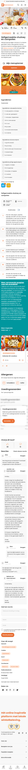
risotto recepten (19, 314)
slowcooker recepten (7, 296)
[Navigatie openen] (25, 4)
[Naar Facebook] (26, 733)
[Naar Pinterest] (22, 733)
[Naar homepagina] (7, 5)
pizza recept (17, 319)
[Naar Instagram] (19, 733)
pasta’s (16, 310)
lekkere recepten (8, 48)
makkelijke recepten (7, 308)
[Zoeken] (18, 4)
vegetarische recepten (8, 303)
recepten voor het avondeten (12, 283)
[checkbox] (18, 210)
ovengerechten (5, 312)
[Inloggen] (21, 4)
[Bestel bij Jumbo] (8, 185)
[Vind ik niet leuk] (21, 33)
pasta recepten (9, 292)
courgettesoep (11, 301)
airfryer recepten (14, 294)
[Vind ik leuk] (18, 33)
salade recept (21, 317)
